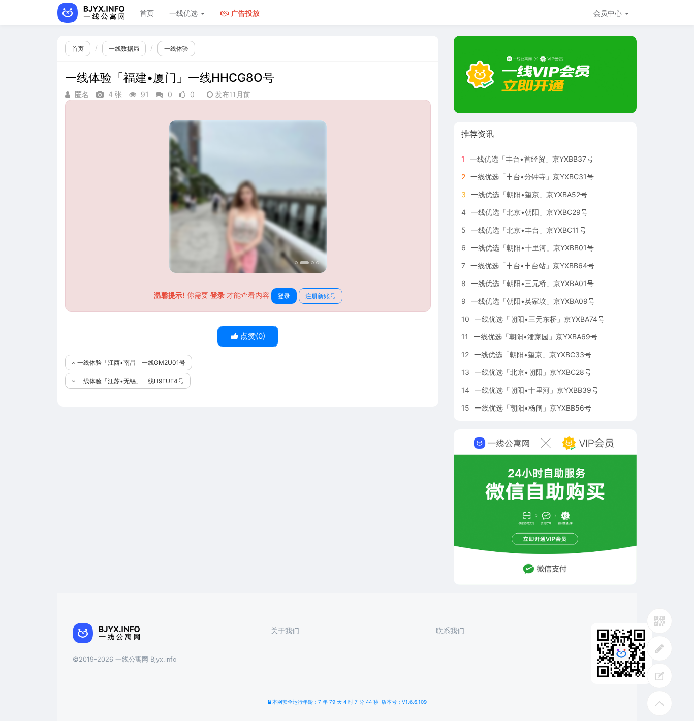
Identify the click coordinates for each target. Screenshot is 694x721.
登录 (284, 296)
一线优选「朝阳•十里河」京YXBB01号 (532, 247)
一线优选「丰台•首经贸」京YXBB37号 (531, 158)
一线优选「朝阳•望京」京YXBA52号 (529, 194)
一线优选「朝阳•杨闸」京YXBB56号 (533, 407)
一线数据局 (124, 48)
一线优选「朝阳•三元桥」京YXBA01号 (532, 283)
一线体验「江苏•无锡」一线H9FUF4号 (130, 381)
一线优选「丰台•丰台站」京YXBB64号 (532, 265)
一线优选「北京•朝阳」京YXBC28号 (533, 372)
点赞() (251, 336)
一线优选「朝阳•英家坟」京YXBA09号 (533, 301)
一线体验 (176, 48)
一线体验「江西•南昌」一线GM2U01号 (130, 362)
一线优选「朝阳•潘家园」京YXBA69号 (535, 336)
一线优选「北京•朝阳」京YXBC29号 (529, 212)
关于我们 (285, 630)
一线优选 (184, 13)
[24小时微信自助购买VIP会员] (545, 507)
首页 (147, 13)
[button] (181, 196)
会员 (607, 13)
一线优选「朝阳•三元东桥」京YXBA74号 (540, 319)
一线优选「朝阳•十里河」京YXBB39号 (536, 390)
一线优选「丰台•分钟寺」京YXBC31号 (532, 176)
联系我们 (450, 630)
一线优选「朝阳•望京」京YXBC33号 (532, 354)
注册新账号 (320, 296)
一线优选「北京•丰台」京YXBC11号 (528, 230)
